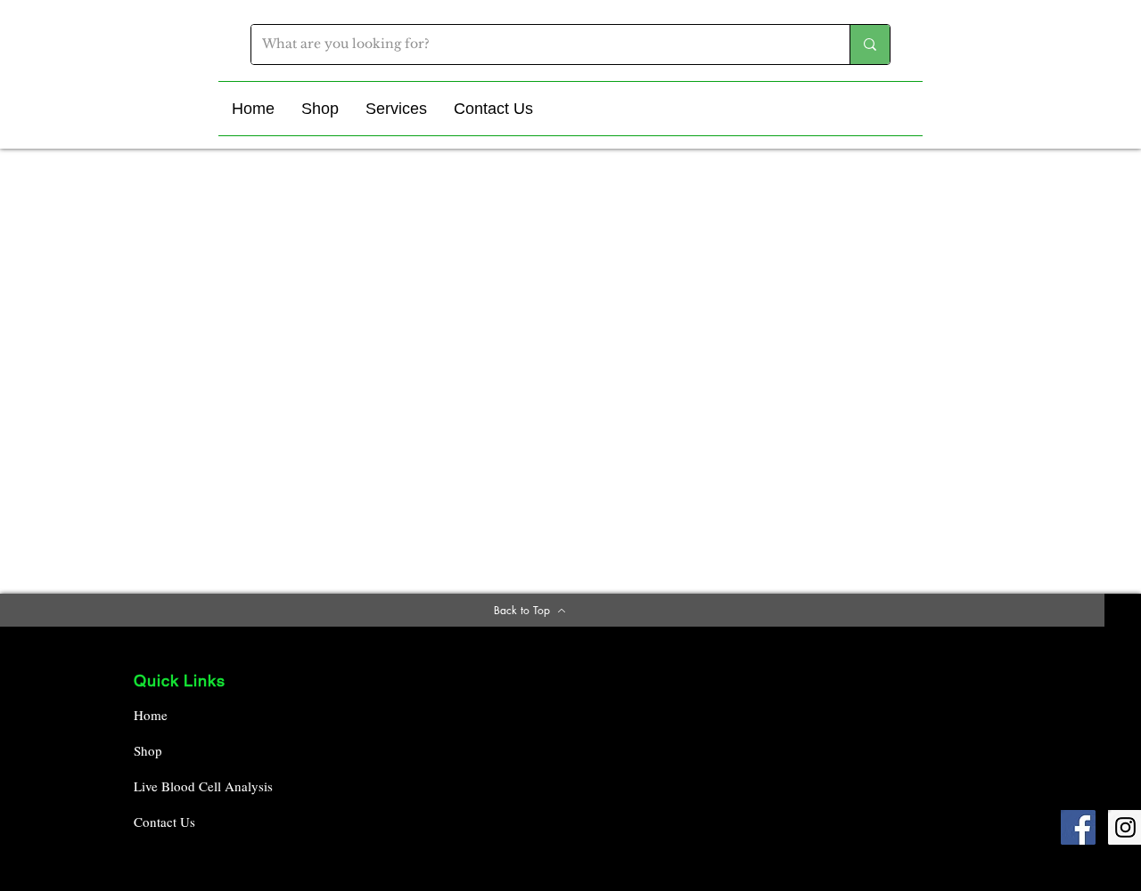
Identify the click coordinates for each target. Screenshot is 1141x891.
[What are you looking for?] (870, 44)
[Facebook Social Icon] (1078, 827)
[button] (320, 108)
